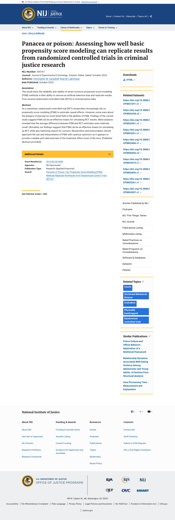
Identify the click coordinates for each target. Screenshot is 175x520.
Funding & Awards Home (68, 429)
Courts (127, 286)
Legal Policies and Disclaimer (98, 504)
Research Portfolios (31, 450)
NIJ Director (27, 443)
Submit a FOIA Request (135, 443)
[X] (142, 413)
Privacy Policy (75, 504)
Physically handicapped (131, 312)
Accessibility (12, 504)
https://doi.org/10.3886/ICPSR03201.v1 (136, 131)
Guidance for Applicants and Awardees (69, 451)
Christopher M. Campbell (46, 78)
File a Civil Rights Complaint (137, 450)
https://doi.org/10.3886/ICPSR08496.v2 (136, 151)
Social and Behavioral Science (135, 296)
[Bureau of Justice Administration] (109, 482)
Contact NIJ (129, 429)
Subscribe (130, 16)
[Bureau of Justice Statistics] (126, 483)
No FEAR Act (121, 504)
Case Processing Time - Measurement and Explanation (135, 386)
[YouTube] (150, 413)
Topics (93, 450)
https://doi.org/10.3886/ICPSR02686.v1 (136, 141)
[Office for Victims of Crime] (126, 492)
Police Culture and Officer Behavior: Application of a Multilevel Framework (134, 346)
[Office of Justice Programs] (28, 14)
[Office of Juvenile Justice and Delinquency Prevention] (109, 493)
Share (153, 18)
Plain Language (58, 504)
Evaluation (129, 302)
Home (24, 33)
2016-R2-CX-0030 (54, 161)
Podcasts (94, 436)
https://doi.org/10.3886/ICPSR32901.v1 (136, 122)
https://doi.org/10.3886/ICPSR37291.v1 (136, 102)
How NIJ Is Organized (32, 436)
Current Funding (63, 443)
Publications (96, 443)
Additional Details (34, 154)
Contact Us (119, 16)
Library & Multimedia (36, 33)
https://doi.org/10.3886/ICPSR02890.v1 (136, 171)
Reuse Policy (96, 463)
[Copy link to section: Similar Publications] (148, 336)
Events (93, 429)
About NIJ (26, 429)
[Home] (49, 14)
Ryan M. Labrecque (70, 78)
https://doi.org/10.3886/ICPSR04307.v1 (136, 190)
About (108, 16)
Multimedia (95, 456)
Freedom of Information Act (143, 504)
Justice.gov (87, 510)
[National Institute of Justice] (142, 482)
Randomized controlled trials (132, 320)
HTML (129, 79)
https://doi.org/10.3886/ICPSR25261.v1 (136, 181)
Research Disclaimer (32, 456)
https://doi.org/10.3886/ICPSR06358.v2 (136, 112)
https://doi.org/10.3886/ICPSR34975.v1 (136, 161)
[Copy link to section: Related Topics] (142, 281)
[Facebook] (134, 413)
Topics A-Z (143, 16)
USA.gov (163, 504)
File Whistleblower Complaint (34, 504)
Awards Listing (63, 436)
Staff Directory (131, 436)
